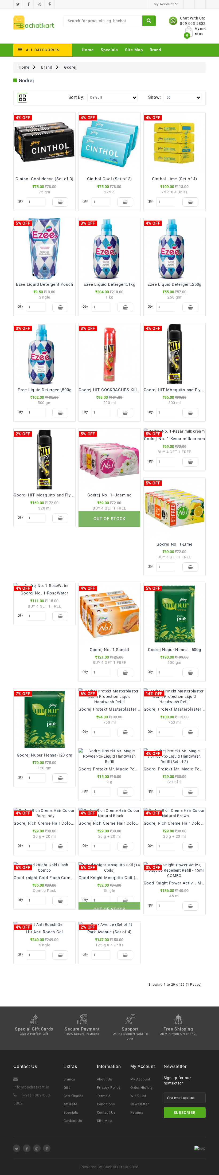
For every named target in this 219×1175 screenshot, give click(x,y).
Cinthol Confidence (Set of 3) (44, 179)
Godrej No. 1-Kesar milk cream (174, 438)
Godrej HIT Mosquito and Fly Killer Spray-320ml (61, 495)
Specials (109, 50)
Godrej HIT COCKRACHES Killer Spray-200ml (122, 389)
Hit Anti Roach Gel (44, 932)
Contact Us (73, 1121)
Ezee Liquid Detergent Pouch (44, 284)
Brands (70, 1079)
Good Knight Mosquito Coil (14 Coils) (116, 877)
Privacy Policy (109, 1088)
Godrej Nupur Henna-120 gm (44, 755)
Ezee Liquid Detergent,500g (45, 389)
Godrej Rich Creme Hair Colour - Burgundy (55, 823)
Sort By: (76, 97)
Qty (20, 201)
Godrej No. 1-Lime (175, 544)
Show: (154, 97)
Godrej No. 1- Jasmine (109, 495)
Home (88, 50)
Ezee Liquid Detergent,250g (174, 284)
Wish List (138, 1096)
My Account (140, 1079)
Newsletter (139, 1104)
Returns (137, 1112)
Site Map (134, 50)
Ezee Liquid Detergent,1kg (109, 284)
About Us (104, 1079)
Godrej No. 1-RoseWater (44, 593)
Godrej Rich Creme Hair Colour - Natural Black (124, 823)
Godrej (70, 67)
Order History (141, 1088)
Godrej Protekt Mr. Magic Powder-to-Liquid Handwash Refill (138, 769)
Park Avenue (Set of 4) (109, 932)
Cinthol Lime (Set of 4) (174, 179)
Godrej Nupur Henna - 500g (174, 649)
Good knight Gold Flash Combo (44, 877)
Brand (155, 50)
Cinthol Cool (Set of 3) (109, 179)
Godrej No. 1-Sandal (109, 649)
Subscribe (184, 1112)
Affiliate (70, 1104)
